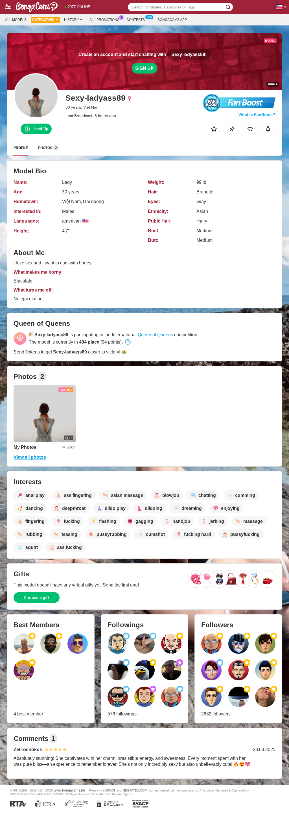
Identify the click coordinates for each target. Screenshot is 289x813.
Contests (135, 20)
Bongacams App (172, 20)
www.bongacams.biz (70, 790)
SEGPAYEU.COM (135, 790)
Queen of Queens (155, 334)
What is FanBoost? (256, 114)
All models (16, 20)
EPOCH (110, 790)
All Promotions (104, 20)
